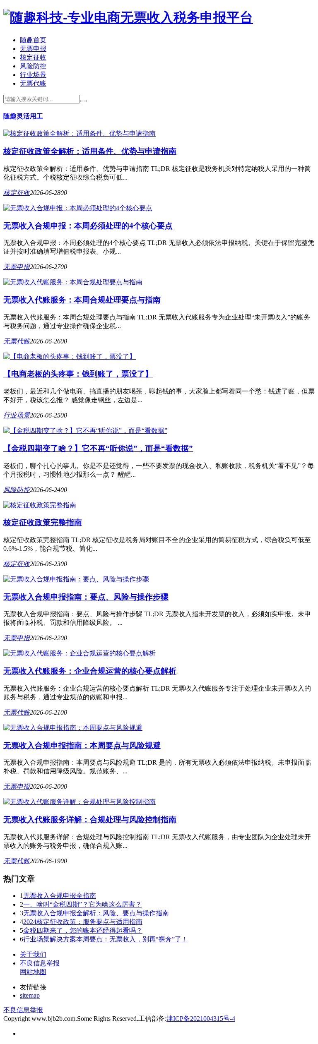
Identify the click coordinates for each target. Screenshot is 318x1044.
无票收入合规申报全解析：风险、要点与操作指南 (96, 913)
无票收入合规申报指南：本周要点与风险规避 (82, 745)
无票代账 (33, 83)
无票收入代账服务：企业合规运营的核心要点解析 (89, 671)
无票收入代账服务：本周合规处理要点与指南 (82, 299)
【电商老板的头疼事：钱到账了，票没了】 (78, 374)
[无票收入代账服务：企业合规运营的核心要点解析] (79, 653)
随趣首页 (33, 39)
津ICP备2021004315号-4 (200, 1018)
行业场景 (33, 74)
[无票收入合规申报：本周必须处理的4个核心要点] (77, 207)
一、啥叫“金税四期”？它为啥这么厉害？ (82, 904)
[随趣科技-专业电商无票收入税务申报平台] (128, 17)
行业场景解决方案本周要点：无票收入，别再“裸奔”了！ (105, 939)
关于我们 (33, 954)
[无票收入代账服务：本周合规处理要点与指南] (72, 282)
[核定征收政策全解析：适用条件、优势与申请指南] (79, 133)
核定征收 (33, 57)
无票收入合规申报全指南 (59, 895)
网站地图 (33, 971)
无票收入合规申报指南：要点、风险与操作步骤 (86, 597)
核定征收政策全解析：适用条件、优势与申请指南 (89, 151)
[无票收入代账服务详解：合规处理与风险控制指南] (79, 801)
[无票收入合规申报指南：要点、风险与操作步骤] (76, 579)
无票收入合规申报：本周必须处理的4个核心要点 (88, 225)
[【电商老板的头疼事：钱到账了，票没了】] (69, 356)
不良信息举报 (40, 963)
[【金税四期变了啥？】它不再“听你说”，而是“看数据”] (85, 430)
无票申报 (33, 48)
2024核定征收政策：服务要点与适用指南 (82, 921)
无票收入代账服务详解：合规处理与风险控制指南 (89, 819)
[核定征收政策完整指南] (39, 505)
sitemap (30, 995)
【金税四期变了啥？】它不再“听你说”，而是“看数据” (98, 448)
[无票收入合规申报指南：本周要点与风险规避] (72, 727)
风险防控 (33, 66)
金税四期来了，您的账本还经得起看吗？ (82, 930)
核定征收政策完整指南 (42, 522)
